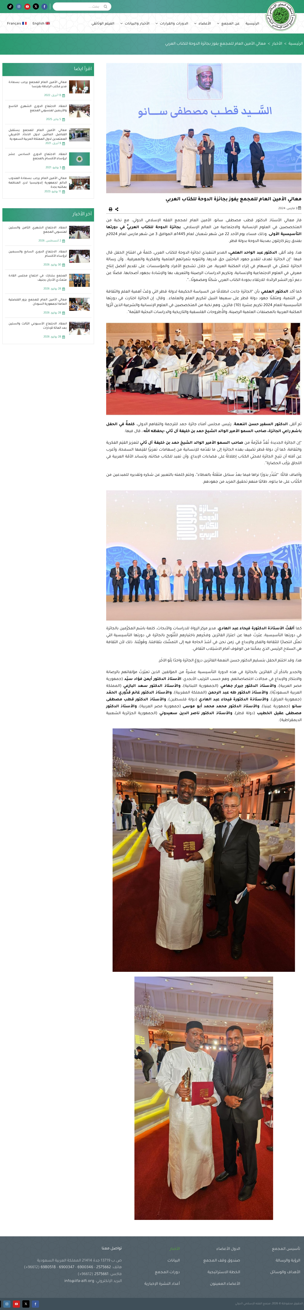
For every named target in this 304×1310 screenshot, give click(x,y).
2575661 (101, 1274)
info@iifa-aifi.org (79, 1281)
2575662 (103, 1267)
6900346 (85, 1267)
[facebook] (35, 1304)
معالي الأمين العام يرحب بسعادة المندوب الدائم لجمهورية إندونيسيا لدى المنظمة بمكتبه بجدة (38, 183)
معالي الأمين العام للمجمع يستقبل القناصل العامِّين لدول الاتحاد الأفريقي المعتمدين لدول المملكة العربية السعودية (38, 135)
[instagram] (6, 1304)
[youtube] (16, 1304)
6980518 (48, 1267)
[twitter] (25, 1304)
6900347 (66, 1267)
